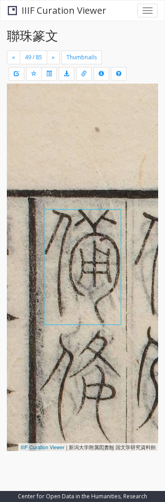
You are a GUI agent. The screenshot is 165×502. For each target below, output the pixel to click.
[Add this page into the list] (34, 74)
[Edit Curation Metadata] (16, 74)
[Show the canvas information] (84, 74)
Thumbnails (81, 57)
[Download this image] (66, 74)
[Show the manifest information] (101, 74)
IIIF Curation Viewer (64, 10)
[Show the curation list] (49, 74)
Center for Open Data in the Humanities (69, 496)
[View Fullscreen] (19, 130)
